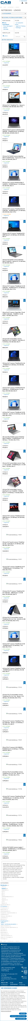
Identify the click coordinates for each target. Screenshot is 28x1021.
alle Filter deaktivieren (7, 39)
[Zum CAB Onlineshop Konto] (22, 3)
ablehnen (22, 1013)
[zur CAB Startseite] (6, 3)
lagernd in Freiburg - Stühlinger (20, 26)
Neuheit (5, 27)
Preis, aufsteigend (5, 23)
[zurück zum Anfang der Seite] (25, 972)
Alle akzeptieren (21, 1018)
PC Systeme (5, 906)
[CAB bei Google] (24, 968)
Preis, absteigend (7, 26)
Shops (20, 982)
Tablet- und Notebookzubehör (9, 924)
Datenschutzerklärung (6, 1011)
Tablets (3, 922)
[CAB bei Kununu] (24, 977)
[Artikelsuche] (25, 36)
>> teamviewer (23, 0)
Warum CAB (4, 982)
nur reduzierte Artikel (19, 23)
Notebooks (11, 7)
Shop (5, 7)
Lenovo (17, 7)
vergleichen (6, 62)
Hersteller (5, 29)
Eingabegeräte (5, 921)
